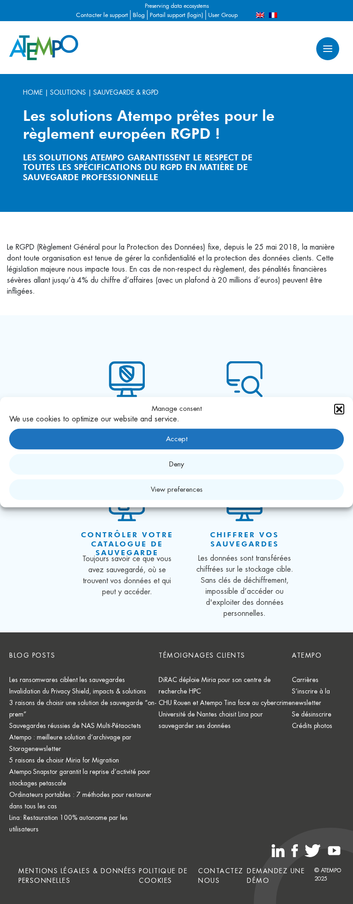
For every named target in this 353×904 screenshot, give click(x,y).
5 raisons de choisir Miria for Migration (64, 760)
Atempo (307, 655)
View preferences (177, 489)
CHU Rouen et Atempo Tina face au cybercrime (225, 702)
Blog (139, 15)
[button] (339, 409)
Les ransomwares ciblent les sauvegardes (67, 680)
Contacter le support (102, 15)
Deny (176, 464)
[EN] (260, 15)
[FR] (273, 15)
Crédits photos (312, 725)
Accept (177, 438)
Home (33, 92)
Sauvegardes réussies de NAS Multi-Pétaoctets (75, 725)
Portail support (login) (176, 15)
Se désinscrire (311, 714)
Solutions (68, 92)
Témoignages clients (202, 655)
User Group (223, 15)
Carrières (305, 680)
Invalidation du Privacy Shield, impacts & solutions (77, 691)
